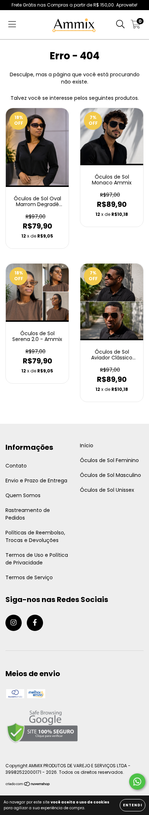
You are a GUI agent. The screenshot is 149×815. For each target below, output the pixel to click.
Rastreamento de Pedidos (27, 514)
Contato (16, 465)
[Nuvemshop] (28, 785)
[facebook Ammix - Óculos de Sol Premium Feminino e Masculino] (35, 623)
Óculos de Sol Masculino (110, 475)
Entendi (132, 805)
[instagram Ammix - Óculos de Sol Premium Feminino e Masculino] (13, 623)
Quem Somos (23, 495)
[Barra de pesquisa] (120, 24)
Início (86, 445)
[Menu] (12, 24)
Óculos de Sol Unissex (107, 490)
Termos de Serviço (29, 577)
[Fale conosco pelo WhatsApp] (137, 781)
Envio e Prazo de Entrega (36, 480)
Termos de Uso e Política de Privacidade (36, 558)
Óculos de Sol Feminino (109, 460)
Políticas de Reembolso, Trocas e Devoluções (35, 536)
